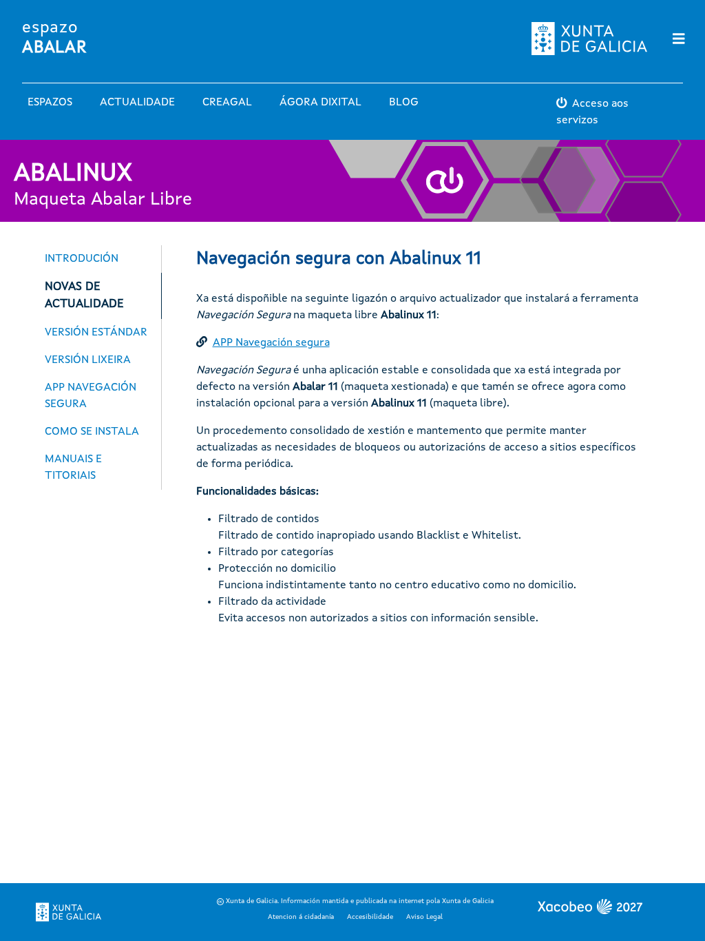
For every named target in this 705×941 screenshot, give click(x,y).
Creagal (227, 102)
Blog (404, 102)
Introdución (81, 259)
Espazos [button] (50, 102)
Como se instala (92, 431)
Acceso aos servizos (592, 112)
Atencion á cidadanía (301, 916)
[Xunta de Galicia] (68, 912)
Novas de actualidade (84, 296)
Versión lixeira (88, 360)
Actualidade (137, 102)
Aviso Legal (424, 916)
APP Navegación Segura (90, 396)
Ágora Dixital (320, 102)
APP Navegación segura (271, 343)
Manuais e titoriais (73, 468)
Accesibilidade (370, 916)
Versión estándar (96, 332)
